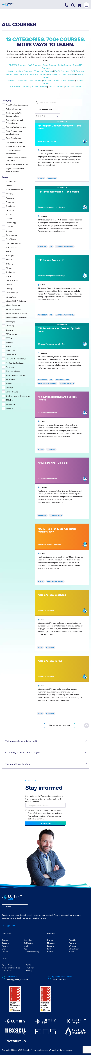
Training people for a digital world (21, 741)
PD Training (42, 515)
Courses (5, 940)
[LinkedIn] (3, 925)
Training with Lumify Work (17, 764)
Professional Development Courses (25, 80)
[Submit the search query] (37, 102)
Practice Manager (67, 383)
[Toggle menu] (86, 5)
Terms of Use (7, 971)
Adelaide (72, 940)
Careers (5, 952)
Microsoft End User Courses (61, 74)
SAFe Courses (68, 80)
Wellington (73, 946)
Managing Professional (65, 315)
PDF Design (50, 647)
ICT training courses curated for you (22, 752)
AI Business (52, 178)
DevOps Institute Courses (19, 71)
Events (26, 946)
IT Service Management (65, 246)
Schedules (28, 940)
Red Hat (41, 581)
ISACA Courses (61, 71)
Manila (71, 952)
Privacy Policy (7, 965)
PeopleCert (42, 246)
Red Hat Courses (51, 80)
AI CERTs (41, 178)
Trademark (30, 968)
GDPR (28, 965)
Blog (25, 949)
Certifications (28, 943)
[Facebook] (8, 925)
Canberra (50, 952)
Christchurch (74, 949)
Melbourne (51, 943)
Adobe (40, 647)
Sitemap (29, 971)
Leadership (51, 449)
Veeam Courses (56, 86)
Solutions (5, 943)
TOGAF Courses (39, 86)
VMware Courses (73, 86)
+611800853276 (59, 979)
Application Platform (55, 581)
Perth (49, 949)
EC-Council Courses (43, 71)
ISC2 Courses (77, 71)
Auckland (72, 943)
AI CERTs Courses (17, 65)
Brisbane (50, 946)
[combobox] (3, 906)
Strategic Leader (62, 380)
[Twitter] (13, 925)
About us (5, 946)
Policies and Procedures (11, 968)
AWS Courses (34, 65)
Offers (4, 949)
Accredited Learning (31, 952)
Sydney (50, 940)
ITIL (51, 246)
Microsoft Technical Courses (33, 74)
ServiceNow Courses (20, 86)
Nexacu (40, 449)
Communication (56, 515)
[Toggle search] (73, 5)
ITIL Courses (12, 74)
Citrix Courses (64, 65)
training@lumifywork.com (17, 979)
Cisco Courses (49, 65)
